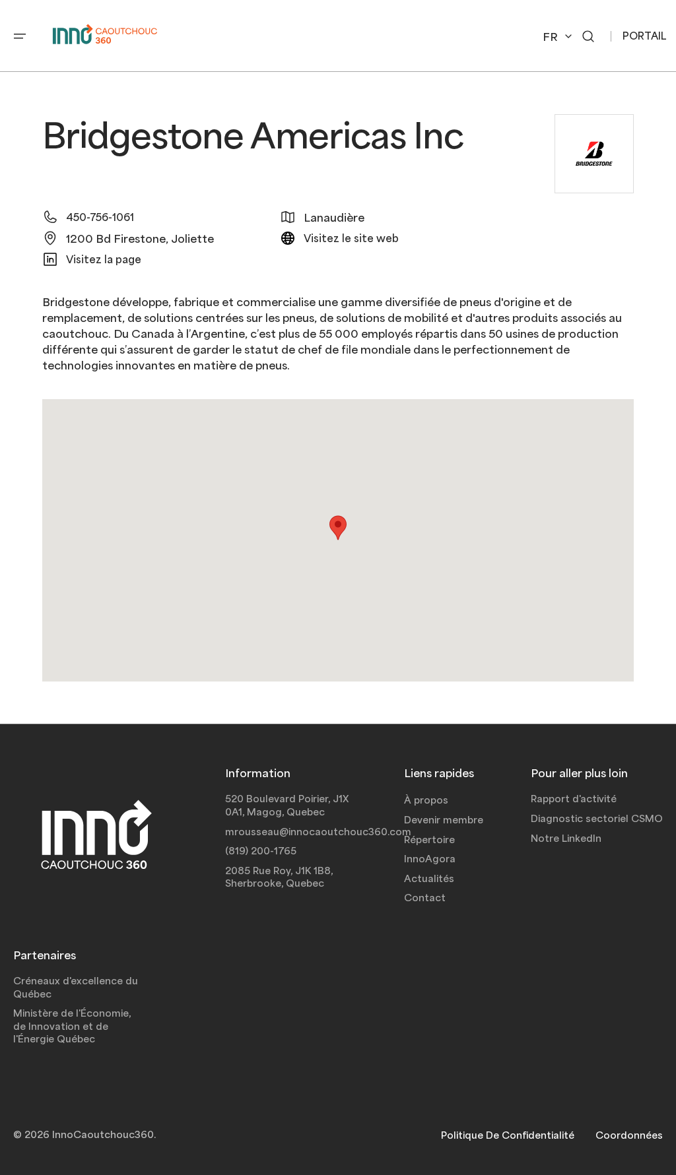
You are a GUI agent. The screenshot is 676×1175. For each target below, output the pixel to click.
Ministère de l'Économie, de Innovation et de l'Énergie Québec (72, 1025)
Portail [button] (645, 35)
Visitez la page (103, 259)
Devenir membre (443, 819)
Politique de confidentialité (507, 1135)
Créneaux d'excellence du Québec (75, 987)
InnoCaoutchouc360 (103, 1134)
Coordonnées (629, 1135)
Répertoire (429, 839)
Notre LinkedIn (566, 838)
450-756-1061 (100, 217)
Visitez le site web (351, 238)
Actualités (429, 878)
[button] (19, 36)
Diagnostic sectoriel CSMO (597, 818)
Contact (425, 897)
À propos (426, 800)
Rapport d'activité (574, 798)
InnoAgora (430, 858)
